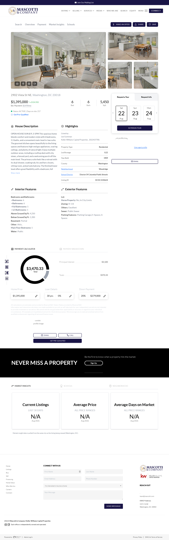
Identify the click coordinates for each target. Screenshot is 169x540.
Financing (9, 479)
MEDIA (99, 11)
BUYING (64, 11)
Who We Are (10, 486)
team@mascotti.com (147, 496)
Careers (9, 489)
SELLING (76, 11)
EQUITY (133, 11)
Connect (9, 493)
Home (8, 466)
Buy (7, 473)
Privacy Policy (137, 537)
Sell (7, 476)
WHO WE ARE (112, 11)
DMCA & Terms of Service (153, 537)
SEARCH (123, 11)
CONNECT (156, 11)
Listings (8, 469)
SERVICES (88, 11)
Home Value (10, 483)
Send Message (114, 506)
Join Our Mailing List (85, 2)
